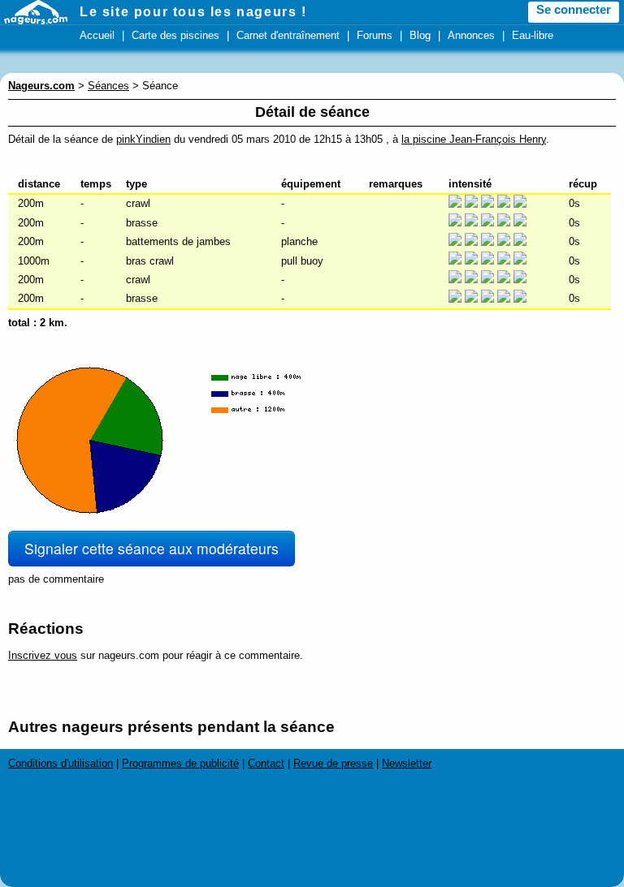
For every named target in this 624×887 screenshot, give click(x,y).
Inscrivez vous (42, 655)
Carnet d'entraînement (288, 35)
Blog (420, 35)
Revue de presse (333, 763)
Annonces (471, 35)
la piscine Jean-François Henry (473, 139)
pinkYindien (143, 139)
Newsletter (406, 763)
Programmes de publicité (180, 763)
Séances (108, 86)
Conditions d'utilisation (60, 763)
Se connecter (573, 9)
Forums (374, 35)
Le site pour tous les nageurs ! (193, 12)
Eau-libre (532, 35)
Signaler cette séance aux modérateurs (151, 548)
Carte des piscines (175, 35)
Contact (266, 763)
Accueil (97, 35)
